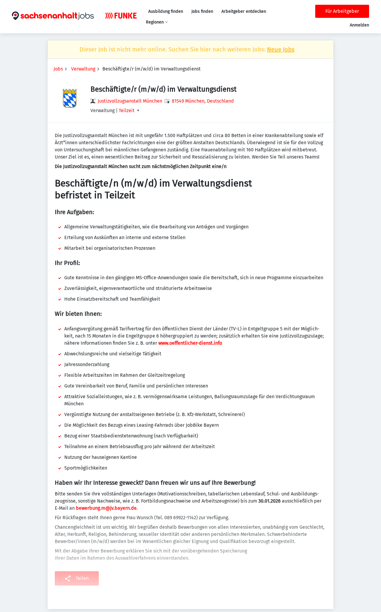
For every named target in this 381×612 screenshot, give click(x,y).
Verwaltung (83, 69)
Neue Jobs (280, 49)
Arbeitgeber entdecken (243, 11)
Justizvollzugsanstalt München (130, 101)
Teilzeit (127, 110)
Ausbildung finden (165, 11)
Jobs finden (202, 11)
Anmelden (359, 25)
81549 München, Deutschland (203, 101)
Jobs (58, 69)
